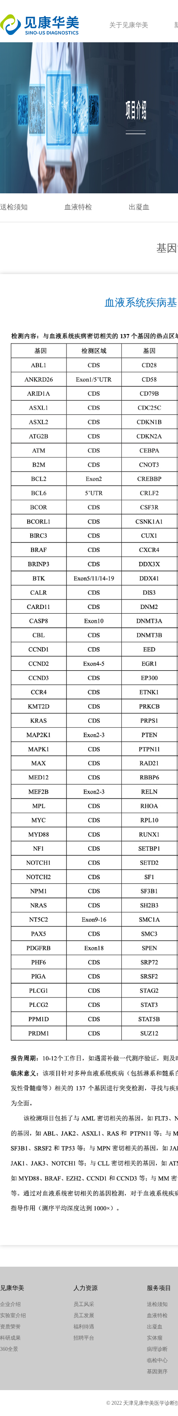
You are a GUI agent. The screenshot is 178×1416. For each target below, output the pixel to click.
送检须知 (14, 207)
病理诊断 (157, 1349)
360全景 (9, 1349)
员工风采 (83, 1304)
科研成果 (10, 1338)
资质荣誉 (10, 1327)
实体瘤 (154, 1338)
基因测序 (157, 1372)
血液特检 (78, 207)
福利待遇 (83, 1327)
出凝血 (139, 207)
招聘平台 (83, 1338)
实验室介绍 (13, 1315)
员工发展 (83, 1315)
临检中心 (157, 1360)
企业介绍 (10, 1304)
